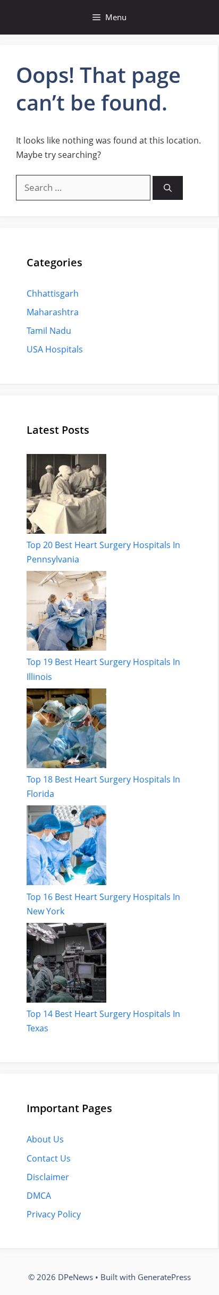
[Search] (168, 188)
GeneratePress (164, 1277)
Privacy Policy (54, 1214)
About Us (45, 1139)
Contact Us (49, 1158)
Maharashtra (53, 312)
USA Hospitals (55, 349)
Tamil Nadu (49, 331)
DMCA (39, 1195)
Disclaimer (48, 1177)
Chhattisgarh (53, 293)
